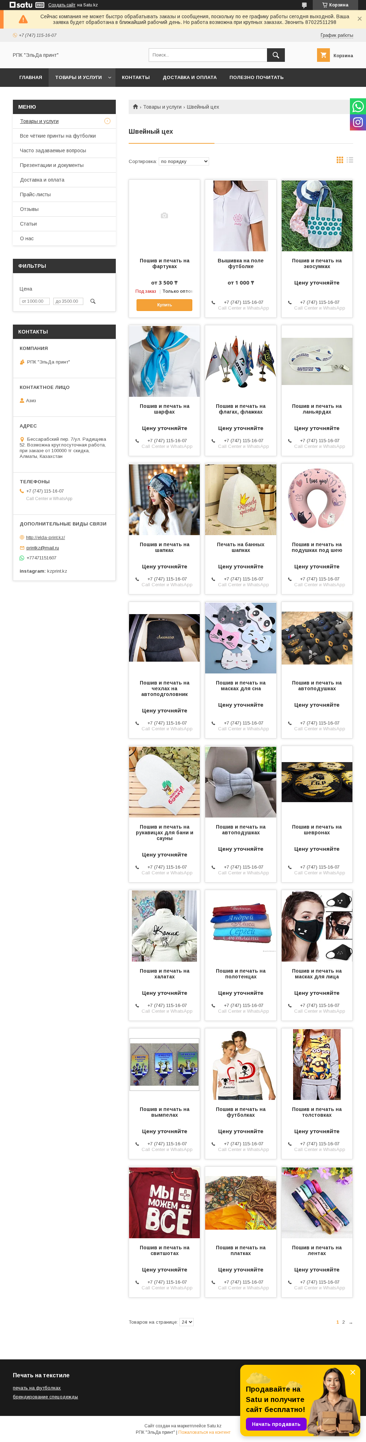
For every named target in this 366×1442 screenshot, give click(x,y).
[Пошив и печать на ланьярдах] (317, 361)
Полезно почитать (256, 77)
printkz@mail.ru (42, 547)
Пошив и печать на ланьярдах (317, 409)
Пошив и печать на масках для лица (317, 973)
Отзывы (29, 209)
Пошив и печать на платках (241, 1250)
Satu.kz (214, 1425)
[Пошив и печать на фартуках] (164, 215)
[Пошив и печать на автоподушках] (317, 637)
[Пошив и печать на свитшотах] (164, 1202)
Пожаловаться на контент (204, 1432)
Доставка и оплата (190, 77)
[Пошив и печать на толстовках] (317, 1064)
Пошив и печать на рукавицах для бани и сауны (164, 832)
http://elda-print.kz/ (45, 537)
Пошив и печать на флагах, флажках (241, 409)
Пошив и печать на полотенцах (241, 973)
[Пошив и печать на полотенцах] (240, 926)
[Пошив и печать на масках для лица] (317, 926)
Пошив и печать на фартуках (164, 263)
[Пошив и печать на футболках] (240, 1064)
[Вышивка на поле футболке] (240, 215)
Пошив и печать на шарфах (164, 409)
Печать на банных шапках (240, 547)
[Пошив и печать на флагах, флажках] (240, 361)
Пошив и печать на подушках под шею (317, 547)
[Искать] (276, 55)
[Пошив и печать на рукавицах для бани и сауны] (164, 782)
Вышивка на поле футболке (241, 263)
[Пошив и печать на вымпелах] (164, 1064)
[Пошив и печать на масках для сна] (240, 637)
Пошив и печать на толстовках (317, 1112)
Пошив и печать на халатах (164, 973)
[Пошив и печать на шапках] (164, 499)
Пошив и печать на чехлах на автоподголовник (164, 688)
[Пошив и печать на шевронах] (317, 782)
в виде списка (350, 162)
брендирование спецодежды (45, 1396)
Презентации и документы (52, 165)
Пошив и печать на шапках (164, 547)
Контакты (136, 77)
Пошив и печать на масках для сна (241, 685)
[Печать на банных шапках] (240, 499)
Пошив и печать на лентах (317, 1250)
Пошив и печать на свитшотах (164, 1250)
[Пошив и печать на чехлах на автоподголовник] (164, 637)
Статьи (28, 224)
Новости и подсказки (50, 96)
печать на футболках (37, 1388)
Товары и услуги (78, 77)
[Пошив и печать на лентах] (317, 1202)
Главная (30, 77)
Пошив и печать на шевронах (317, 829)
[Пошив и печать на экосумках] (317, 215)
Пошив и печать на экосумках (317, 263)
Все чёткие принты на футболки (58, 136)
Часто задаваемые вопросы (53, 150)
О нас (27, 238)
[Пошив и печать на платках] (240, 1202)
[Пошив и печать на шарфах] (164, 361)
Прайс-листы (35, 194)
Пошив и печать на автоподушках (317, 685)
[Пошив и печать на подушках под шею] (317, 499)
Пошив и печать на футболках (241, 1112)
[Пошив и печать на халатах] (164, 926)
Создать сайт (61, 5)
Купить (164, 304)
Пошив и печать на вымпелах (164, 1112)
